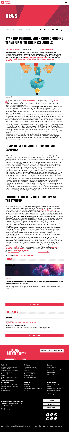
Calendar (51, 404)
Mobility (49, 386)
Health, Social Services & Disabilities (33, 388)
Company (24, 255)
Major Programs (51, 374)
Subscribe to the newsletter (51, 351)
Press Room (51, 408)
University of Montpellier (27, 59)
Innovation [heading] (5, 382)
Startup (30, 255)
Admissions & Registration (30, 367)
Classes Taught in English (53, 390)
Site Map (46, 426)
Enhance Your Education (30, 374)
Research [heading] (50, 365)
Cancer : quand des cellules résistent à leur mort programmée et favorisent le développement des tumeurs (34, 282)
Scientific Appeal (51, 372)
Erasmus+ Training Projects (54, 388)
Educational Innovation (30, 377)
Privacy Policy (37, 426)
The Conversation (12, 49)
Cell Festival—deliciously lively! (15, 325)
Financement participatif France (36, 57)
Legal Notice (5, 426)
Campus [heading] (27, 382)
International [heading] (51, 382)
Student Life (27, 386)
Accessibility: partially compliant (21, 426)
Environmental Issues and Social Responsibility (9, 378)
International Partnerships (54, 384)
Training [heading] (27, 365)
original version (13, 252)
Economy (17, 255)
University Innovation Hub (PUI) (9, 384)
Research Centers (51, 367)
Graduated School (28, 375)
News (52, 400)
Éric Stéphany (42, 59)
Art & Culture (27, 384)
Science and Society (46, 49)
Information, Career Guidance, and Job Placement (33, 369)
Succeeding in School (29, 372)
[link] (40, 29)
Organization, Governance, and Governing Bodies (9, 367)
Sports (26, 390)
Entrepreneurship (5, 390)
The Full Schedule (34, 336)
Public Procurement (56, 426)
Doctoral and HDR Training (54, 369)
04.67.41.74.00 (6, 409)
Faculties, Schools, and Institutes (9, 370)
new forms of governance (47, 210)
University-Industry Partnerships (9, 386)
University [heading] (4, 365)
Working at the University (7, 380)
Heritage (3, 375)
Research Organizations (7, 372)
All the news (34, 305)
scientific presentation (28, 100)
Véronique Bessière (11, 59)
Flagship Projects (5, 374)
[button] (53, 29)
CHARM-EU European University (55, 392)
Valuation (3, 388)
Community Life (28, 392)
